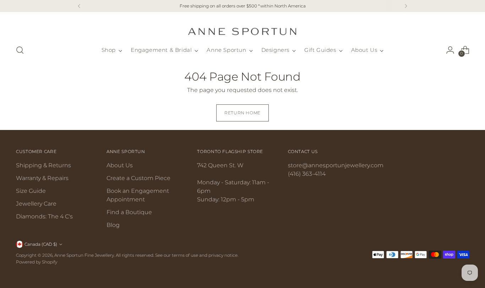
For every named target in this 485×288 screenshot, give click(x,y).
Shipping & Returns (43, 165)
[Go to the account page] (450, 50)
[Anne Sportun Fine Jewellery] (242, 27)
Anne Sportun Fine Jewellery (84, 255)
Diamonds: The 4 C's (44, 216)
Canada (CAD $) (40, 244)
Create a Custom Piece (138, 178)
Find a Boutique (129, 212)
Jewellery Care (36, 203)
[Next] (406, 6)
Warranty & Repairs (42, 178)
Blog (113, 225)
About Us (120, 165)
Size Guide (31, 191)
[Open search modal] (20, 50)
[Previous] (79, 6)
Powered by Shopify (36, 262)
